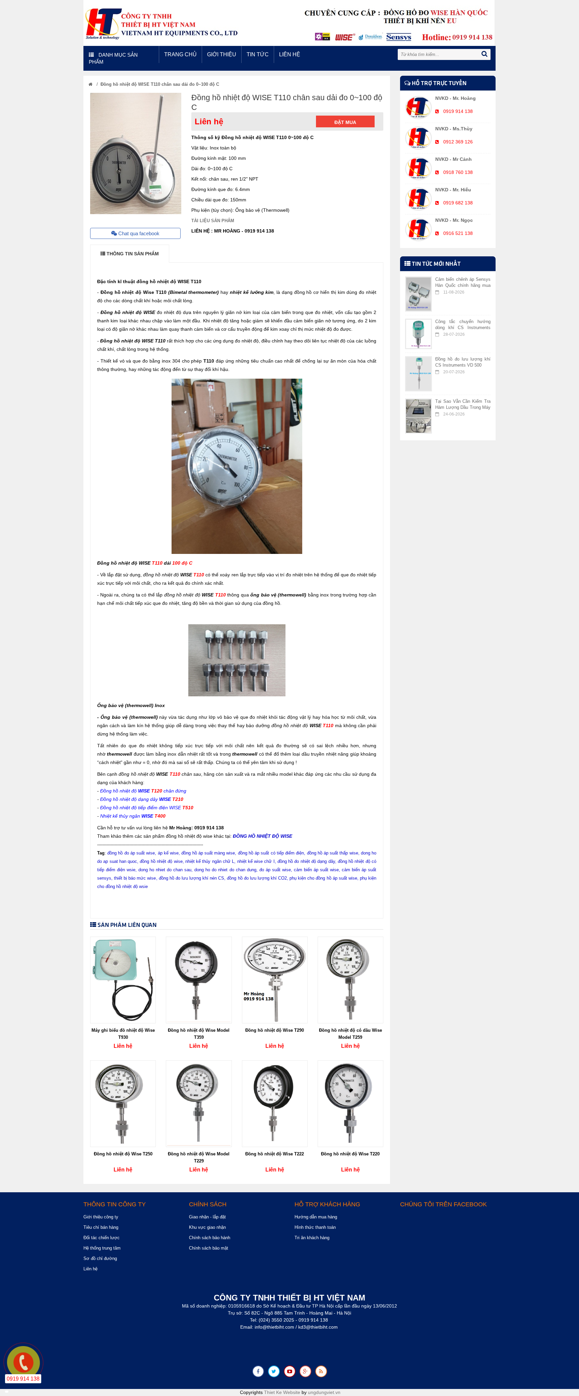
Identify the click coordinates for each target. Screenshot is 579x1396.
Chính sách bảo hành (209, 1237)
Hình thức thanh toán (315, 1227)
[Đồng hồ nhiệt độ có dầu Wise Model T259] (350, 979)
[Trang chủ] (90, 84)
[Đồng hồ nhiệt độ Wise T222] (274, 1103)
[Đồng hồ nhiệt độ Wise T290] (274, 979)
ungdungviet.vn (324, 1392)
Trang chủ (180, 54)
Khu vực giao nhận (207, 1227)
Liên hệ (289, 54)
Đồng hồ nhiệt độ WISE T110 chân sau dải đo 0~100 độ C (160, 84)
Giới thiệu (221, 54)
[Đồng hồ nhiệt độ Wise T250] (122, 1103)
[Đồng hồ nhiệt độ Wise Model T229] (198, 1103)
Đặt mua (345, 122)
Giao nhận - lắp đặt (207, 1216)
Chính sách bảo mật (208, 1248)
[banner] (289, 22)
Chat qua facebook (138, 233)
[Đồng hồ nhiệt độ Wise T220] (350, 1103)
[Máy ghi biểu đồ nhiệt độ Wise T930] (122, 979)
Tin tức (258, 54)
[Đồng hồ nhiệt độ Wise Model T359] (198, 979)
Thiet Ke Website (282, 1392)
